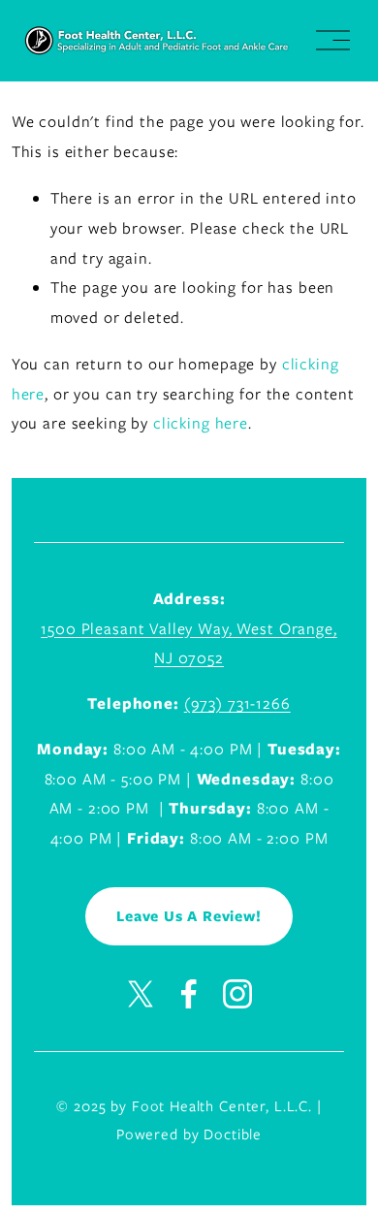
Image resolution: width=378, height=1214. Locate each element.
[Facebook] (189, 993)
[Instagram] (237, 993)
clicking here (200, 423)
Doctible (233, 1134)
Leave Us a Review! (188, 916)
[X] (140, 993)
